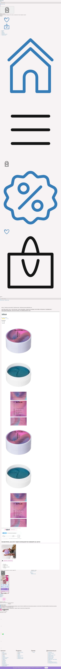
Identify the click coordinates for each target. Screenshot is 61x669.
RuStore (1, 596)
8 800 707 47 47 (33, 571)
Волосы (3, 655)
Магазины (19, 656)
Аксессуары (4, 660)
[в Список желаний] (3, 322)
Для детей (3, 662)
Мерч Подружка (4, 665)
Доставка (20, 658)
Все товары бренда (4, 317)
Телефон (9, 603)
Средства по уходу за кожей (9, 307)
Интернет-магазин (20, 652)
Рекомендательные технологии (52, 662)
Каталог (3, 307)
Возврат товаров (50, 655)
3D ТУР (49, 660)
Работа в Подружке (51, 653)
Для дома (3, 661)
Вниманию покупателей (51, 654)
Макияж (3, 654)
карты (20, 657)
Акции (34, 652)
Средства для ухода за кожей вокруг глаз (26, 307)
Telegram (31, 572)
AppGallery (1, 595)
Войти (1, 15)
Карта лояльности (20, 655)
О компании (50, 652)
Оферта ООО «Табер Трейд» (52, 659)
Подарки (3, 659)
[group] (4, 318)
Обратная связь (33, 573)
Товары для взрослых (5, 664)
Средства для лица (16, 307)
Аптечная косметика (5, 657)
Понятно (46, 667)
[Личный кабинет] (7, 9)
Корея (3, 652)
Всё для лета (4, 653)
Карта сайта (50, 661)
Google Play (1, 594)
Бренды (19, 654)
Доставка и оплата (51, 656)
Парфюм (3, 656)
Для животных (4, 663)
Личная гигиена (4, 658)
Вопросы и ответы (51, 657)
